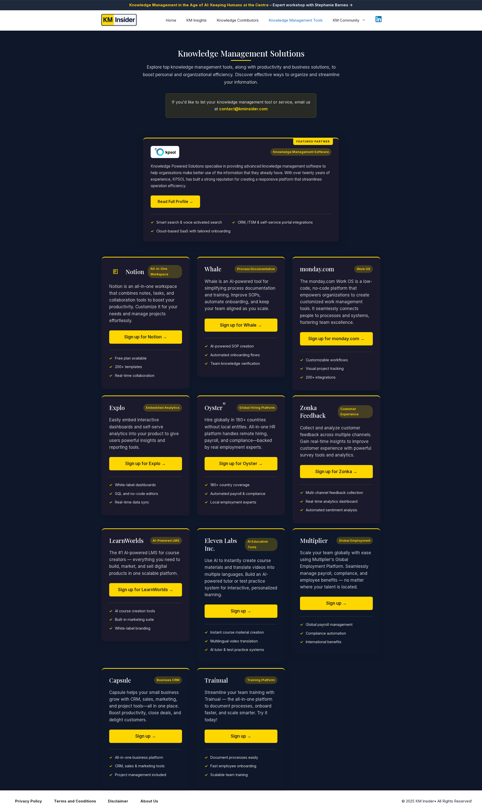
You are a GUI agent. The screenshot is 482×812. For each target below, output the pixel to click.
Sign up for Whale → (241, 325)
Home (171, 20)
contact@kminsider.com (243, 108)
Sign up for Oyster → (241, 463)
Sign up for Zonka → (336, 471)
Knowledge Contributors (238, 20)
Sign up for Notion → (145, 336)
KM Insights (196, 20)
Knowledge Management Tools (296, 20)
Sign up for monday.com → (336, 338)
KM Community (346, 20)
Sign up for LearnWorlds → (145, 589)
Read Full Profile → (175, 201)
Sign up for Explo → (145, 463)
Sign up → (241, 611)
